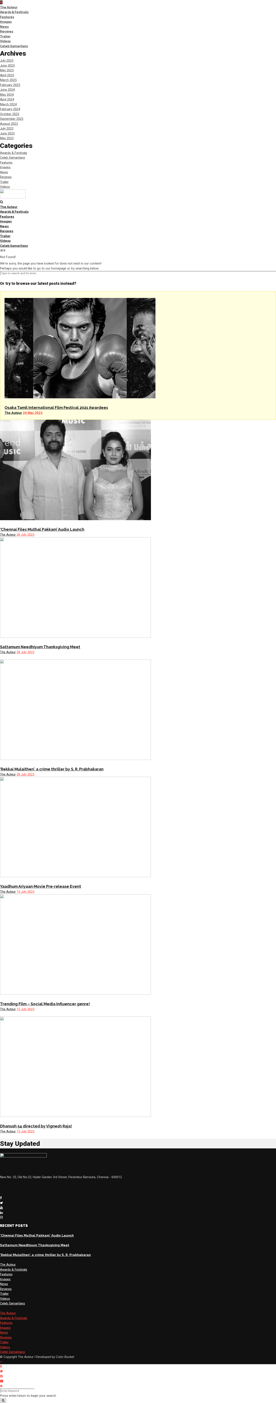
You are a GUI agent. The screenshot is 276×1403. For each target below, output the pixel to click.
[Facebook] (1, 1198)
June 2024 (7, 90)
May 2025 (7, 70)
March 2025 (8, 80)
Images (6, 21)
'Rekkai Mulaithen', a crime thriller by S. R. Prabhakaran (45, 1255)
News (4, 26)
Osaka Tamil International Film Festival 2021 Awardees (56, 407)
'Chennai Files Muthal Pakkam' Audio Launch (37, 1235)
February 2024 (10, 109)
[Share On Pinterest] (2, 1376)
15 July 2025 (25, 892)
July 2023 (6, 128)
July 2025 (6, 61)
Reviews (6, 31)
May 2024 (7, 95)
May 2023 (7, 138)
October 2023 (9, 114)
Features (7, 17)
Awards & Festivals (14, 12)
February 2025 (10, 85)
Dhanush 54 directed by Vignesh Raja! (36, 1126)
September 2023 (11, 119)
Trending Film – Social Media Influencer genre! (45, 1004)
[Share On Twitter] (2, 1371)
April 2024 (7, 99)
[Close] (1, 1386)
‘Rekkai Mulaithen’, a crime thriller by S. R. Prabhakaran (52, 769)
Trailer (5, 36)
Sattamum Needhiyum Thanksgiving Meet (40, 647)
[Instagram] (1, 1217)
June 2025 (7, 65)
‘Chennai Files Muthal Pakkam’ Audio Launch (42, 529)
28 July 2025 (25, 535)
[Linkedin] (1, 1213)
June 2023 (7, 133)
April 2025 (7, 75)
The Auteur (8, 7)
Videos (5, 41)
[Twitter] (1, 1203)
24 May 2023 (32, 413)
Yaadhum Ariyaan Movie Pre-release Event (40, 886)
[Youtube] (1, 1208)
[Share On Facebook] (1, 1367)
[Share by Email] (2, 1381)
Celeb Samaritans (14, 46)
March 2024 (8, 104)
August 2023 (9, 124)
